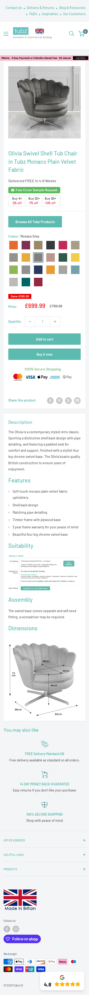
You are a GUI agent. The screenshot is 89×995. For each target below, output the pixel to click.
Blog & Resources (72, 8)
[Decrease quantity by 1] (30, 322)
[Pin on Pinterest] (59, 400)
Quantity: (15, 321)
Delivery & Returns (41, 8)
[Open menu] (6, 34)
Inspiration (50, 14)
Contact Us (14, 8)
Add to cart (44, 339)
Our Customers (74, 14)
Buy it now (44, 354)
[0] (81, 33)
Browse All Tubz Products (35, 222)
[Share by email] (77, 400)
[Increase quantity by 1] (55, 322)
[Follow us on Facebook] (7, 929)
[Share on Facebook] (50, 400)
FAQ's (33, 14)
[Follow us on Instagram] (16, 929)
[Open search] (71, 33)
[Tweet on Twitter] (68, 400)
